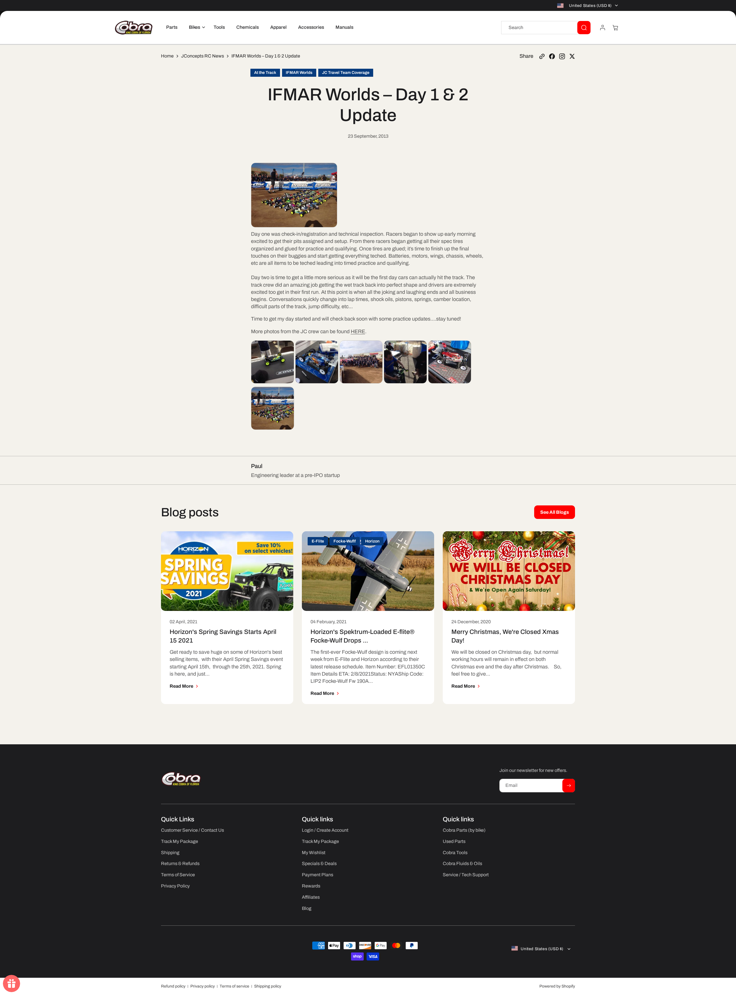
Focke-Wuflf (345, 541)
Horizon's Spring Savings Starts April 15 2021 (223, 636)
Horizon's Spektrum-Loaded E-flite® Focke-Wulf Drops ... (362, 636)
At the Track (265, 72)
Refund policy (173, 986)
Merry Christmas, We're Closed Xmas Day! (505, 636)
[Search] (584, 27)
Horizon (372, 541)
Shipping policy (267, 986)
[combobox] (545, 27)
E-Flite (318, 541)
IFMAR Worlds (299, 72)
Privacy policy (202, 986)
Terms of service (234, 986)
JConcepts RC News (202, 55)
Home (167, 55)
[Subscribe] (568, 785)
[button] (195, 27)
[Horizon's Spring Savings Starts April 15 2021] (227, 571)
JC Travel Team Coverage (345, 72)
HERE (358, 331)
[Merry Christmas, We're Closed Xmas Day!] (509, 571)
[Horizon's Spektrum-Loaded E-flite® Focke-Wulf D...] (368, 571)
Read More (181, 686)
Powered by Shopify (557, 986)
